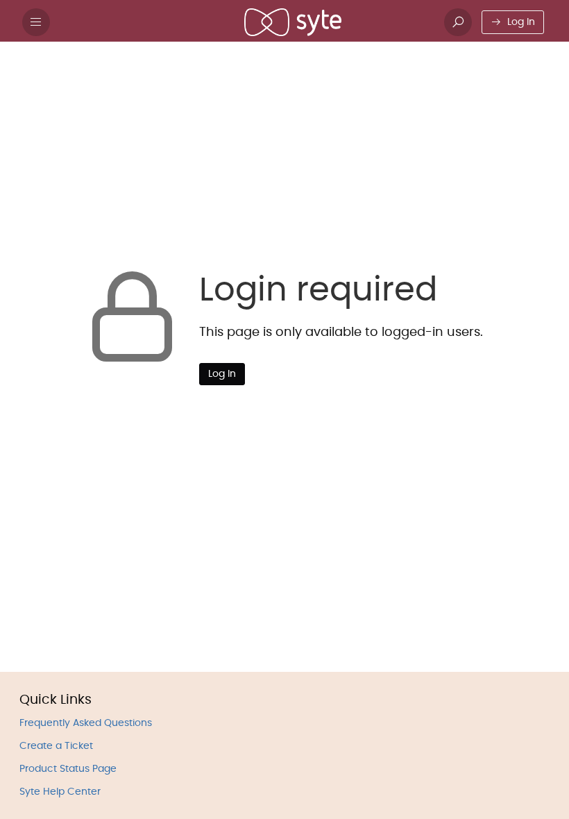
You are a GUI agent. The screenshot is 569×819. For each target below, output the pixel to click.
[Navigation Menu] (36, 22)
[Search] (458, 22)
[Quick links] (292, 22)
